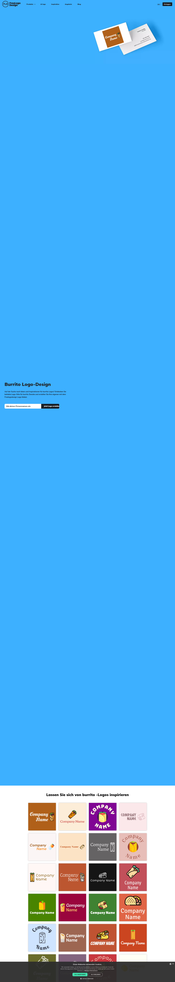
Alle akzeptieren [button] (80, 974)
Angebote (68, 4)
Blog (79, 4)
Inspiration (55, 4)
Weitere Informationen (91, 970)
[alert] (87, 972)
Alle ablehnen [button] (95, 974)
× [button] (173, 964)
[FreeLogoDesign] (19, 4)
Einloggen (167, 4)
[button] (87, 979)
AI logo (43, 4)
